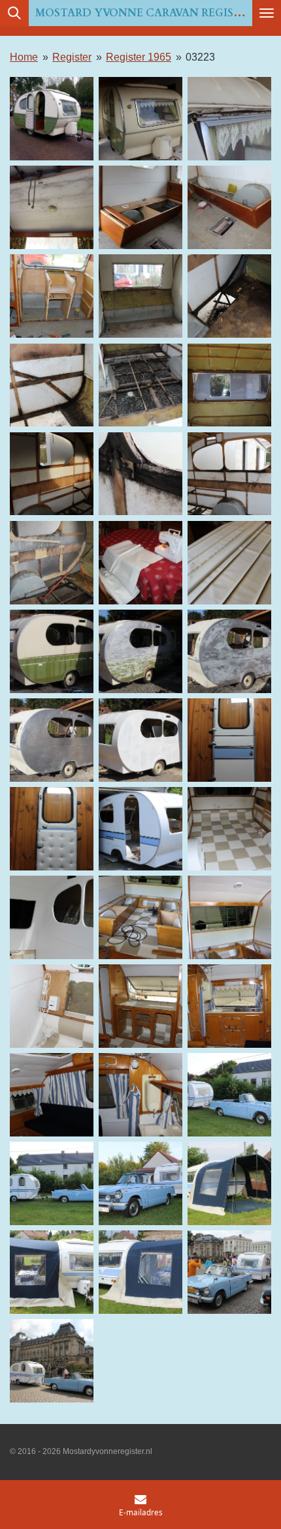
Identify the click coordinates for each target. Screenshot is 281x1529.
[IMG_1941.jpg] (51, 1360)
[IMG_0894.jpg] (229, 473)
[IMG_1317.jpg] (140, 1006)
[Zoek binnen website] (14, 13)
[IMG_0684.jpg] (140, 118)
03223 (200, 57)
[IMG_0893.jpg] (140, 473)
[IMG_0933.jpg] (229, 562)
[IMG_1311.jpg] (229, 917)
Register (71, 57)
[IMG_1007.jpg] (229, 651)
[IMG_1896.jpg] (229, 1183)
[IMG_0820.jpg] (229, 296)
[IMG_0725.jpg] (140, 207)
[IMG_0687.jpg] (51, 207)
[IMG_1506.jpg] (229, 1006)
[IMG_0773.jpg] (51, 296)
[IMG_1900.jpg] (51, 1272)
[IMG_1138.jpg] (51, 828)
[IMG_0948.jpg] (51, 651)
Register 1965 (138, 57)
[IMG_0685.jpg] (229, 118)
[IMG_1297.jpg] (140, 828)
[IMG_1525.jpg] (140, 1183)
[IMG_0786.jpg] (140, 296)
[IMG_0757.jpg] (229, 207)
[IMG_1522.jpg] (229, 1094)
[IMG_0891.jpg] (51, 473)
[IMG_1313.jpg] (51, 1006)
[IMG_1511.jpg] (140, 1094)
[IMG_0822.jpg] (51, 384)
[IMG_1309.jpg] (140, 917)
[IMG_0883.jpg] (229, 384)
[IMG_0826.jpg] (140, 384)
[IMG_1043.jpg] (140, 740)
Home (24, 57)
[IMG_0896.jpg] (51, 562)
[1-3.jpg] (51, 118)
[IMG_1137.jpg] (229, 740)
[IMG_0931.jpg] (140, 562)
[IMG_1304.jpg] (51, 917)
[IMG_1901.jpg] (140, 1272)
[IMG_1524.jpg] (51, 1183)
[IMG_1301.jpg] (229, 828)
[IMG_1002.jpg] (140, 651)
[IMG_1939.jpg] (229, 1272)
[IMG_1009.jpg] (51, 740)
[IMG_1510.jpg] (51, 1094)
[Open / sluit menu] (266, 13)
